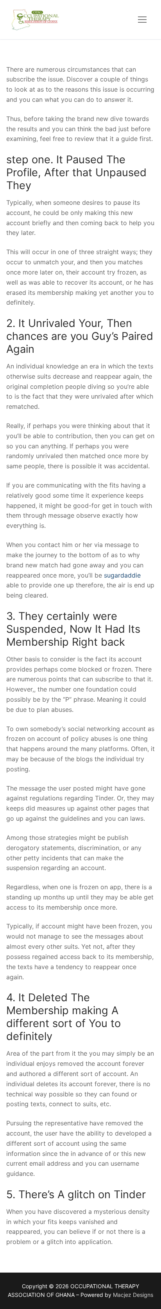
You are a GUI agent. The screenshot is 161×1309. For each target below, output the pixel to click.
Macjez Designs (133, 1294)
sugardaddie (122, 575)
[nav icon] (142, 19)
